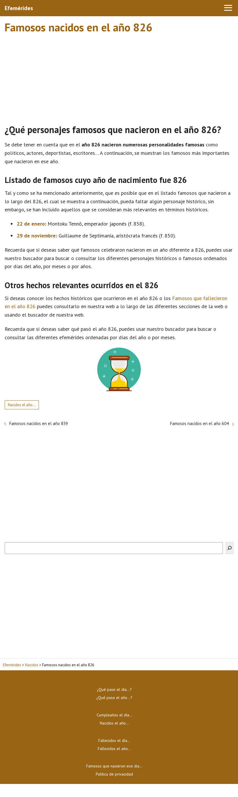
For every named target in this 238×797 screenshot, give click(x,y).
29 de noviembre (36, 235)
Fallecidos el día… (114, 740)
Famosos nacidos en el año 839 (38, 423)
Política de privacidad (114, 774)
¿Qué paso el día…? (114, 689)
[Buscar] (229, 548)
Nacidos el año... (22, 404)
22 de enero (31, 223)
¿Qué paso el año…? (114, 697)
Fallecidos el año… (114, 748)
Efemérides (19, 8)
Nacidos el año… (114, 723)
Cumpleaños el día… (114, 715)
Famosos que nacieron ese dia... (114, 766)
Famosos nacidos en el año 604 (199, 423)
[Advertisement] (119, 76)
